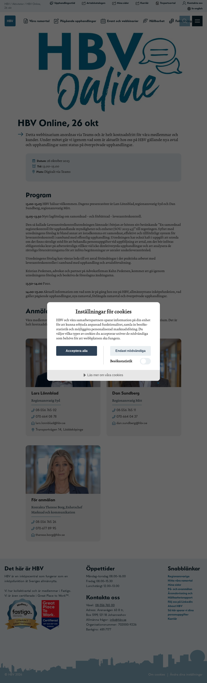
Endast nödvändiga (130, 351)
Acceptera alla (77, 351)
